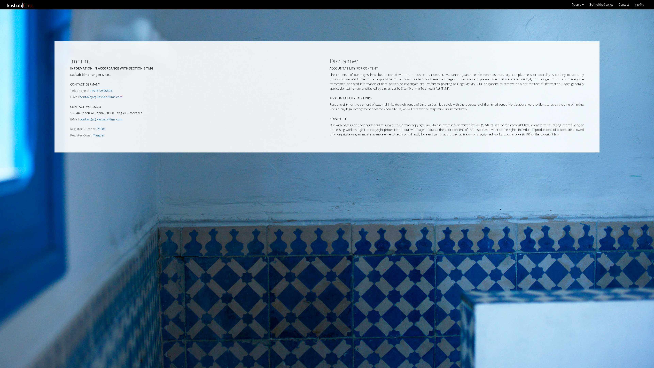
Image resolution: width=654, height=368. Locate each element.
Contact (623, 4)
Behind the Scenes (601, 4)
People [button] (577, 4)
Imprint (639, 4)
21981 (101, 129)
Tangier (99, 135)
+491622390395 (101, 91)
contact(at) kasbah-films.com (101, 97)
